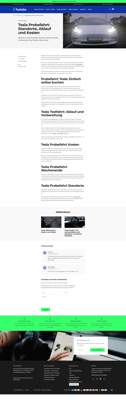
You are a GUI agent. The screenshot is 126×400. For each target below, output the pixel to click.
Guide (61, 131)
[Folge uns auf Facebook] (93, 379)
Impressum (71, 375)
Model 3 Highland (73, 9)
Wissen (90, 9)
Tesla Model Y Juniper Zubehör (51, 370)
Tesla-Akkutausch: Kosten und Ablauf (48, 231)
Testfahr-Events (76, 196)
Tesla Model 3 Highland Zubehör (51, 375)
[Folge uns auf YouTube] (100, 379)
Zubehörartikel (79, 64)
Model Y (61, 133)
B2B (70, 368)
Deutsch (27, 389)
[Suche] (109, 9)
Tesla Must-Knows (20, 15)
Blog (18, 379)
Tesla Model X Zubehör (49, 379)
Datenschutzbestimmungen (60, 287)
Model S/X (83, 9)
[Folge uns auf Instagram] (97, 379)
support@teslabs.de (72, 325)
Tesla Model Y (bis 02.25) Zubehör (52, 368)
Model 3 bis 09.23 (61, 9)
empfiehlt (53, 119)
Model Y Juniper (50, 9)
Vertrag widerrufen (74, 384)
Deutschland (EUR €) (18, 389)
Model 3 (55, 133)
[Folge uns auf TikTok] (104, 379)
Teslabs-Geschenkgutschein (75, 370)
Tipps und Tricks (22, 20)
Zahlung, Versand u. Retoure (75, 381)
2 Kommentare (23, 61)
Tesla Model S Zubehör (49, 377)
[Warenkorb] (112, 9)
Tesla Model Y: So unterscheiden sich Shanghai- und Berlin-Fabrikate (73, 233)
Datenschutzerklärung (74, 377)
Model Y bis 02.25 (39, 9)
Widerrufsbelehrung (73, 379)
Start (14, 15)
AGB (70, 373)
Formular (56, 88)
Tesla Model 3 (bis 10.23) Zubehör (52, 373)
